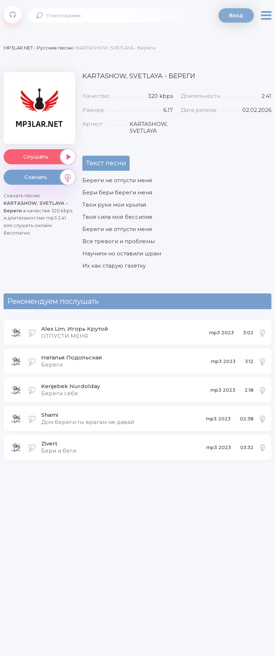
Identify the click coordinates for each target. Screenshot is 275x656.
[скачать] (262, 332)
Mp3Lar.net (12, 14)
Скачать (35, 177)
